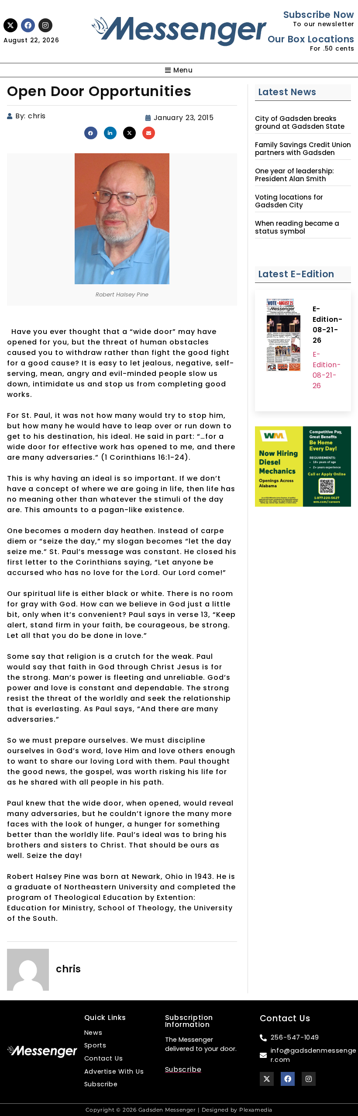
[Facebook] (28, 25)
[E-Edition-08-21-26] (284, 336)
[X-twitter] (10, 25)
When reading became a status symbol (297, 227)
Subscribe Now (319, 14)
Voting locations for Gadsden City (289, 201)
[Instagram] (45, 25)
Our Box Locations (311, 39)
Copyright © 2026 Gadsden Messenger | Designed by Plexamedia (179, 1109)
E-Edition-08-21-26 (328, 324)
